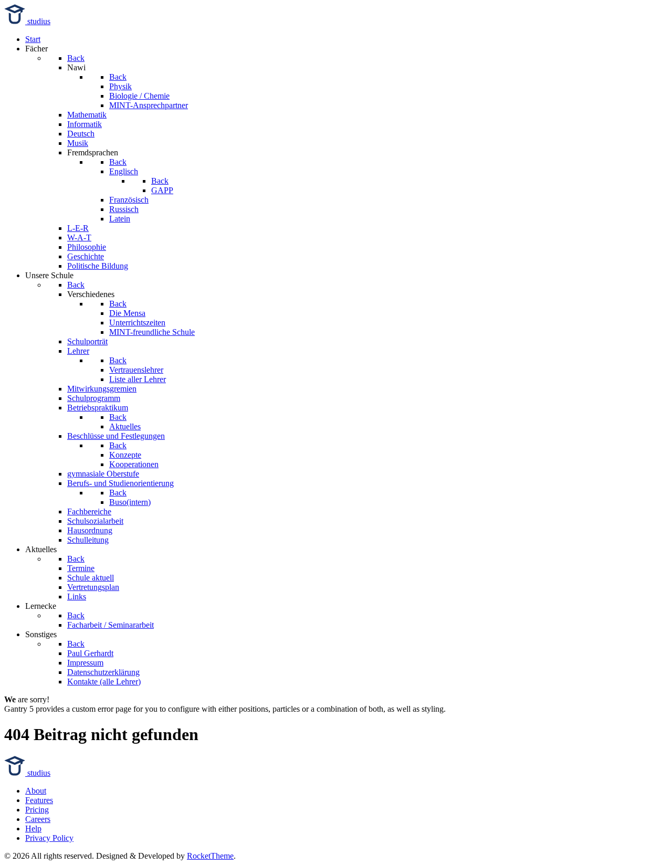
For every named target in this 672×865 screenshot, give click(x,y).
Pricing (37, 809)
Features (39, 800)
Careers (37, 819)
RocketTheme (210, 855)
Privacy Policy (49, 838)
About (35, 790)
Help (33, 828)
